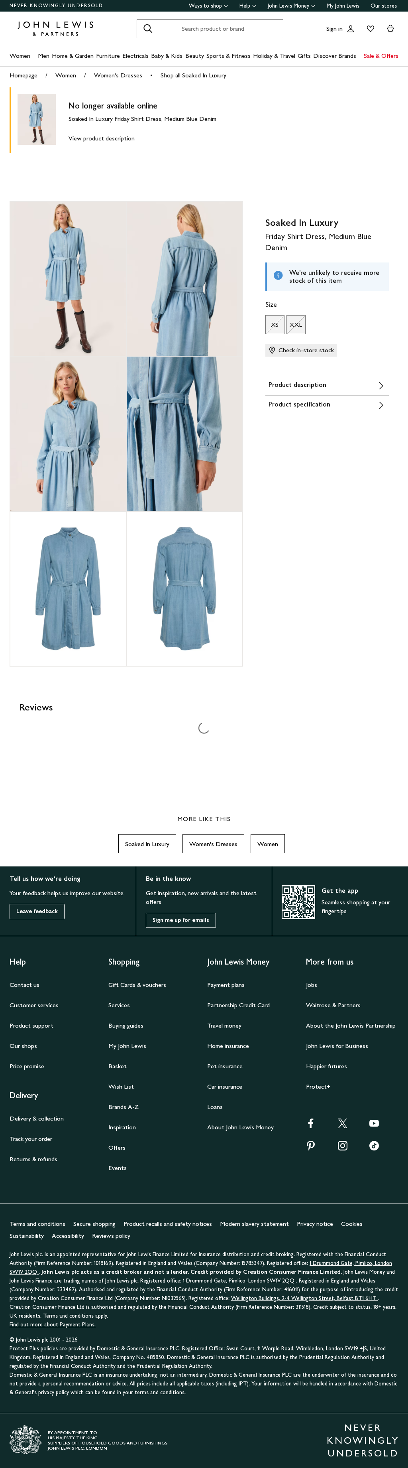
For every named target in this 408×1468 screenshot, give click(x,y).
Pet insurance (225, 1066)
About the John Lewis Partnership (351, 1025)
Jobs (311, 985)
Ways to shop (205, 5)
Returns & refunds (33, 1159)
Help (244, 5)
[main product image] (43, 120)
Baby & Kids (166, 55)
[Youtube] (374, 1126)
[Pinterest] (311, 1148)
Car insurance (224, 1086)
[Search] (147, 28)
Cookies (352, 1223)
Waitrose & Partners (333, 1005)
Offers (117, 1147)
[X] (342, 1126)
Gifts (304, 55)
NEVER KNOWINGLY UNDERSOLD (56, 5)
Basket (117, 1066)
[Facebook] (311, 1126)
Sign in (334, 28)
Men (43, 55)
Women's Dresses (118, 75)
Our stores (384, 5)
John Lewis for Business (337, 1046)
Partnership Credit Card (238, 1005)
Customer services (34, 1005)
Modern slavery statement (254, 1223)
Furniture (108, 55)
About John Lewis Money (240, 1127)
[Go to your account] (351, 28)
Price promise (27, 1066)
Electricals (135, 55)
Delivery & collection (37, 1118)
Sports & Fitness (228, 55)
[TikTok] (374, 1148)
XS (272, 327)
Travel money (224, 1025)
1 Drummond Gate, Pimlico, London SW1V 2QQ (239, 1280)
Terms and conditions (37, 1223)
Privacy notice (315, 1223)
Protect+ (318, 1086)
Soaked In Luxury (147, 844)
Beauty (194, 55)
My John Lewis (343, 5)
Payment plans (226, 985)
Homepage (23, 75)
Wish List (121, 1086)
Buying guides (125, 1025)
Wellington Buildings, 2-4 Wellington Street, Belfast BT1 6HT (304, 1298)
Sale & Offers (381, 55)
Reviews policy (111, 1235)
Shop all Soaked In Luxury (193, 75)
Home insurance (228, 1046)
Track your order (31, 1138)
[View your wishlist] (369, 28)
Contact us (24, 985)
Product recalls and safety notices (168, 1223)
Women (20, 55)
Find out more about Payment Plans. (53, 1324)
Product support (31, 1025)
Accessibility (68, 1235)
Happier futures (326, 1066)
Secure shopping (94, 1223)
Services (119, 1005)
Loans (215, 1107)
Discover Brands (334, 55)
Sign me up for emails (181, 920)
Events (117, 1168)
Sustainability (27, 1235)
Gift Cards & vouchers (137, 985)
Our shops (23, 1046)
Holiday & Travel (274, 55)
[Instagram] (342, 1148)
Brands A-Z (123, 1107)
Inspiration (122, 1127)
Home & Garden (73, 55)
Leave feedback (37, 911)
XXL (294, 327)
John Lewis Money (288, 5)
